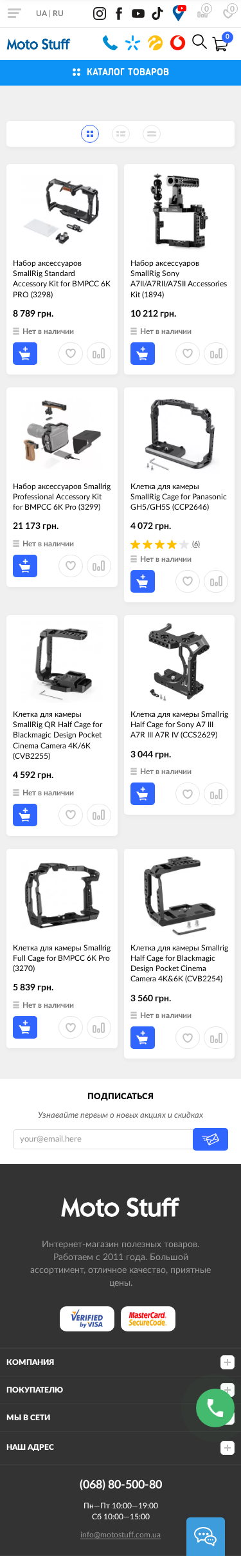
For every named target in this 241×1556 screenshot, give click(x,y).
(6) (196, 544)
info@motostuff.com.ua (120, 1535)
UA (41, 13)
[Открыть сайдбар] (14, 13)
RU (58, 13)
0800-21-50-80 (110, 43)
